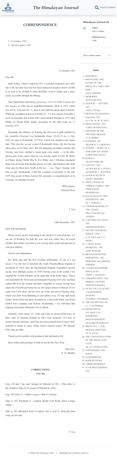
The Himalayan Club (44, 452)
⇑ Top (72, 209)
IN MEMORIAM (93, 357)
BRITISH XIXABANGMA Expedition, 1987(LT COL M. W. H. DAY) (97, 117)
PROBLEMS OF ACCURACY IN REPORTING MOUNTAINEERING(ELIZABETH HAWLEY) (97, 316)
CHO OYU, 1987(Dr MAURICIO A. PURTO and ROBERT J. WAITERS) (98, 168)
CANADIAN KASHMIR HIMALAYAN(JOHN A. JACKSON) (96, 271)
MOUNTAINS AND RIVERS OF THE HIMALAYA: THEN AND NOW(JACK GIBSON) (97, 86)
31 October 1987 (18, 41)
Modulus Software (81, 452)
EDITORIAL (91, 76)
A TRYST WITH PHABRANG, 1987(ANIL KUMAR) (94, 247)
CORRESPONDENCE (95, 364)
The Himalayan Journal (56, 7)
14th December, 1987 (20, 45)
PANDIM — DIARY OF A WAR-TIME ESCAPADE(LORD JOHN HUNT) (97, 151)
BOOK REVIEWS (93, 360)
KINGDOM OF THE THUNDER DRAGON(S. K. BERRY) (95, 134)
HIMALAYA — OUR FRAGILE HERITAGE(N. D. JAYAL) (95, 330)
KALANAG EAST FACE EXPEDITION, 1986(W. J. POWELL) (96, 199)
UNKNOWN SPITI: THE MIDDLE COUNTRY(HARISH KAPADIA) (96, 282)
